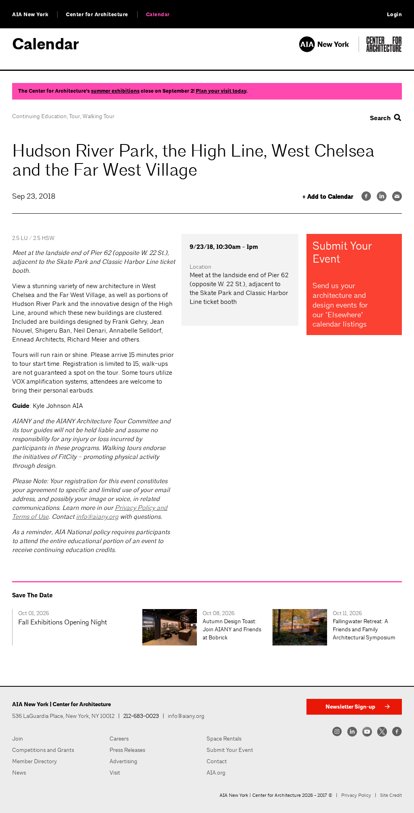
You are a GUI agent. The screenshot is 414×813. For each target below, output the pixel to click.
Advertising (123, 761)
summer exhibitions (115, 91)
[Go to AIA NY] (329, 50)
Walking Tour (98, 116)
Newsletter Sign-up (350, 707)
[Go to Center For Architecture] (384, 50)
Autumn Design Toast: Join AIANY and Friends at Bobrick (232, 629)
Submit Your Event (230, 750)
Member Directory (34, 761)
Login (394, 14)
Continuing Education (39, 116)
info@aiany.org (97, 516)
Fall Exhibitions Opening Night (62, 622)
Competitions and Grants (43, 750)
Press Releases (127, 750)
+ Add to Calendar (327, 197)
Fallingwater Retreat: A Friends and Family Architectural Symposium (364, 629)
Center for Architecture (97, 14)
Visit (115, 772)
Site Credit (391, 795)
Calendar (158, 14)
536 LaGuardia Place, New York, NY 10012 (63, 716)
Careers (119, 738)
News (19, 772)
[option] (77, 627)
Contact (217, 761)
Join (17, 738)
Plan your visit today (221, 91)
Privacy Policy (356, 795)
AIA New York (30, 14)
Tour (74, 116)
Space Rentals (224, 738)
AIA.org (216, 772)
